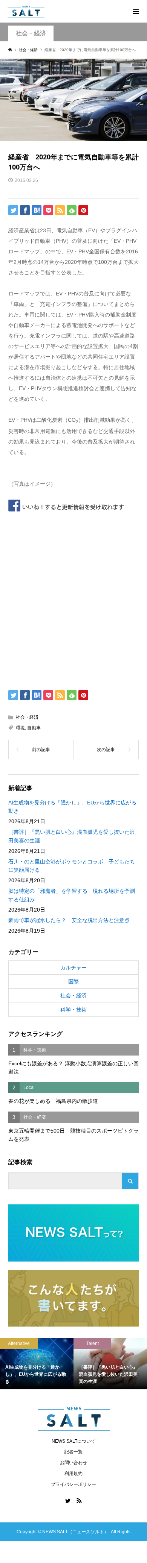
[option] (55, 1363)
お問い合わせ (73, 1462)
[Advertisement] (73, 598)
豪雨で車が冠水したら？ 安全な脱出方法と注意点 (69, 920)
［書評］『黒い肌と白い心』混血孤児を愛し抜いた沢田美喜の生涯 (71, 836)
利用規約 (73, 1473)
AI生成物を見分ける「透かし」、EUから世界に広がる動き (72, 807)
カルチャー (73, 968)
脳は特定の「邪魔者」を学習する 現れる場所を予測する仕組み (71, 895)
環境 (20, 727)
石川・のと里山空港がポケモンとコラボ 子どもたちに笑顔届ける (71, 866)
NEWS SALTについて (73, 1441)
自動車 (34, 727)
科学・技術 (73, 1010)
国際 (73, 981)
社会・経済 (31, 33)
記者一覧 (73, 1451)
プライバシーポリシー (73, 1484)
